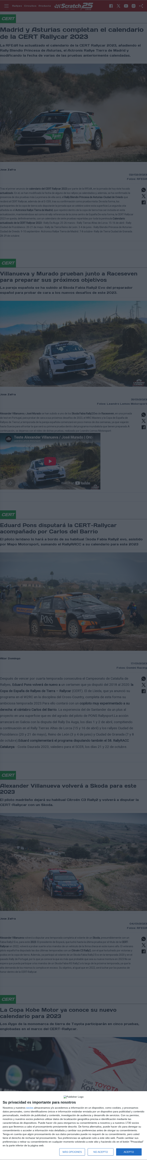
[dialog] (73, 1125)
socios (29, 1107)
